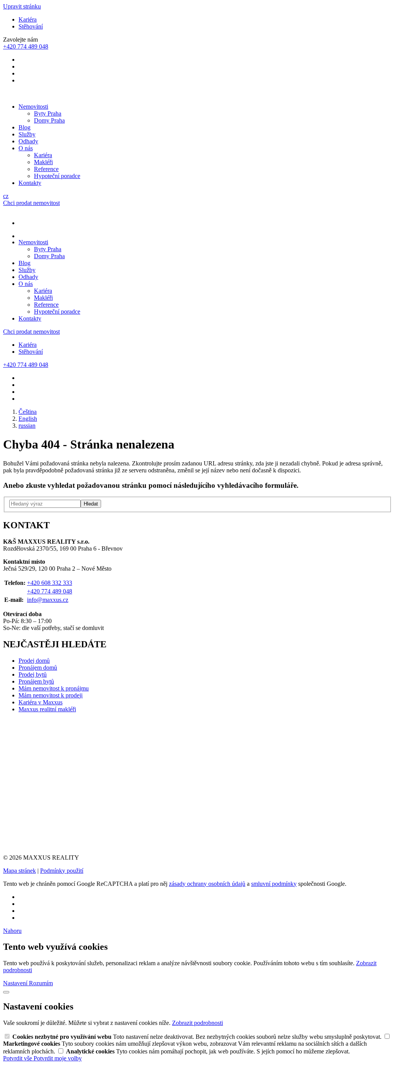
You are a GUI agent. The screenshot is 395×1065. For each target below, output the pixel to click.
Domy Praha (49, 120)
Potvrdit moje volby (58, 1058)
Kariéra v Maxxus (40, 702)
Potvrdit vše (18, 1058)
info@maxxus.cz (47, 599)
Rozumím (41, 983)
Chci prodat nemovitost (31, 203)
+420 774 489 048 (49, 591)
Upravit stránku (22, 6)
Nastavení (16, 983)
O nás (26, 148)
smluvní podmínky (274, 883)
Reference (46, 169)
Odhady (28, 141)
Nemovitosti (33, 106)
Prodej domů (34, 660)
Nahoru (12, 930)
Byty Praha (47, 113)
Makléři (43, 162)
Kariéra (28, 19)
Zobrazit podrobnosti (197, 1023)
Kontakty (30, 183)
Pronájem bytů (36, 681)
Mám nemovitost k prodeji (51, 695)
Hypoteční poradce (57, 176)
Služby (27, 134)
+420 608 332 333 (49, 583)
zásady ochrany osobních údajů (207, 883)
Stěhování (31, 26)
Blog (24, 127)
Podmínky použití (61, 870)
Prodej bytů (33, 674)
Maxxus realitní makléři (47, 709)
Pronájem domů (38, 667)
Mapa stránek (19, 870)
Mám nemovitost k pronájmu (54, 688)
